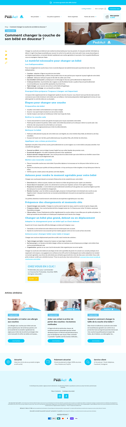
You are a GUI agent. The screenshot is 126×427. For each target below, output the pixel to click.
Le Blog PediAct (86, 9)
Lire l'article (16, 341)
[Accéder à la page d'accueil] (63, 379)
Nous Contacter (56, 391)
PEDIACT (65, 414)
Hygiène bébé (10, 30)
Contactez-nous (115, 8)
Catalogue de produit (68, 391)
